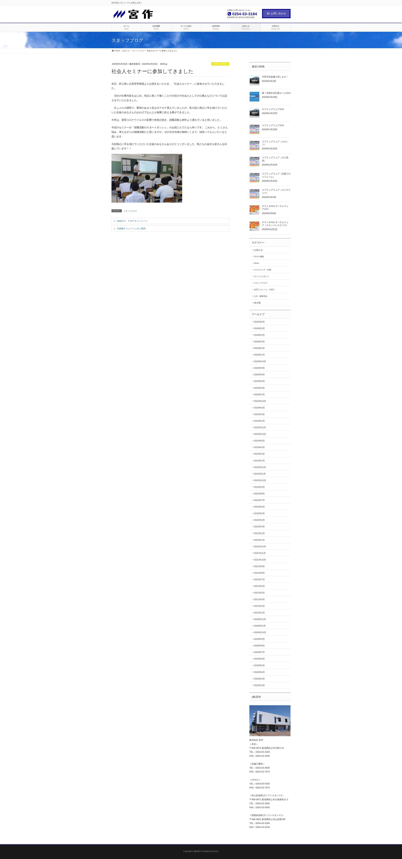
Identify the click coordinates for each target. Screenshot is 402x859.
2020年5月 (259, 665)
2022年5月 (259, 513)
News (256, 263)
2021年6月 (259, 586)
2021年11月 (260, 553)
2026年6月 (259, 322)
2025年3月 (259, 388)
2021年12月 (260, 546)
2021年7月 (259, 579)
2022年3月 (259, 526)
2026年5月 (259, 328)
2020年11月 (260, 626)
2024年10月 (260, 401)
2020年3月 (259, 678)
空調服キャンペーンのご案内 (131, 228)
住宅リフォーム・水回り (264, 289)
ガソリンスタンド (261, 276)
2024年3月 (259, 414)
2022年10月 (260, 480)
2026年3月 (259, 341)
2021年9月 (259, 566)
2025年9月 (259, 368)
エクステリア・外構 (262, 270)
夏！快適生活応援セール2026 (276, 93)
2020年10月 (260, 632)
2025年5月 (259, 374)
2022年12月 (260, 467)
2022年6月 (259, 507)
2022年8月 (259, 493)
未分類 (257, 303)
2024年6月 (259, 407)
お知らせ (258, 250)
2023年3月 (259, 454)
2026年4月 (259, 335)
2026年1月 (259, 354)
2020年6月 (259, 659)
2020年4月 (259, 672)
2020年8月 (259, 645)
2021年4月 (259, 599)
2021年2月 (259, 612)
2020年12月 (260, 619)
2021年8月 (259, 573)
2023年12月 (260, 427)
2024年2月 (259, 421)
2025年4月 (259, 381)
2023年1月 (259, 460)
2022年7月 (259, 500)
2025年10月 (260, 361)
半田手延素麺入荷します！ (275, 77)
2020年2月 (259, 685)
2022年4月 (259, 520)
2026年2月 (259, 348)
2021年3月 (259, 606)
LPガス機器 (259, 257)
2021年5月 (259, 592)
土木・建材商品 (260, 296)
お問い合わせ (278, 13)
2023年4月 (259, 447)
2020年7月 (259, 652)
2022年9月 (259, 487)
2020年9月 (259, 639)
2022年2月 (259, 533)
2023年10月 (260, 434)
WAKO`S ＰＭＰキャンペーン (132, 221)
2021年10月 (260, 559)
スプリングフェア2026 (273, 109)
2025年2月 (259, 394)
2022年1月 (259, 540)
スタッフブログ (220, 64)
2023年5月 (259, 440)
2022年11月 (260, 474)
